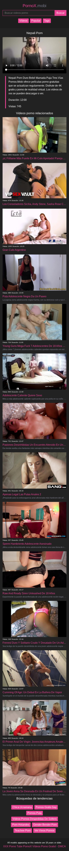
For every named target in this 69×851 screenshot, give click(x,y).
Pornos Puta (34, 813)
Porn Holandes (20, 824)
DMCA (62, 846)
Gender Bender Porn (45, 824)
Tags (47, 20)
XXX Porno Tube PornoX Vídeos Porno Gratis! (29, 846)
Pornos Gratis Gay (46, 807)
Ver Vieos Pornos (44, 830)
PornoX (34, 5)
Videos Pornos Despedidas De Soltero (35, 818)
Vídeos (23, 20)
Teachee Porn (23, 830)
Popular (35, 20)
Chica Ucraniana (22, 807)
